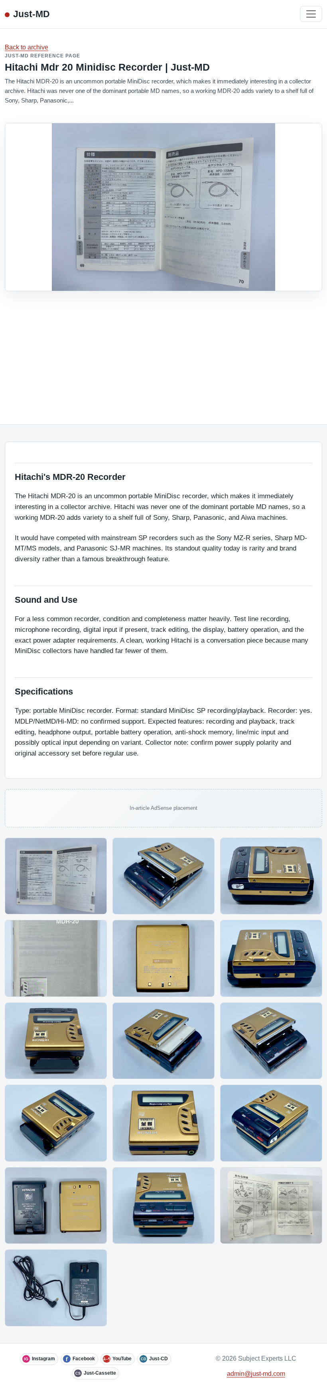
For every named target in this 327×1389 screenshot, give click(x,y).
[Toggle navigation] (311, 14)
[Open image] (55, 876)
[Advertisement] (163, 351)
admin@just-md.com (256, 1373)
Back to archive (26, 47)
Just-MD (31, 14)
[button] (55, 876)
